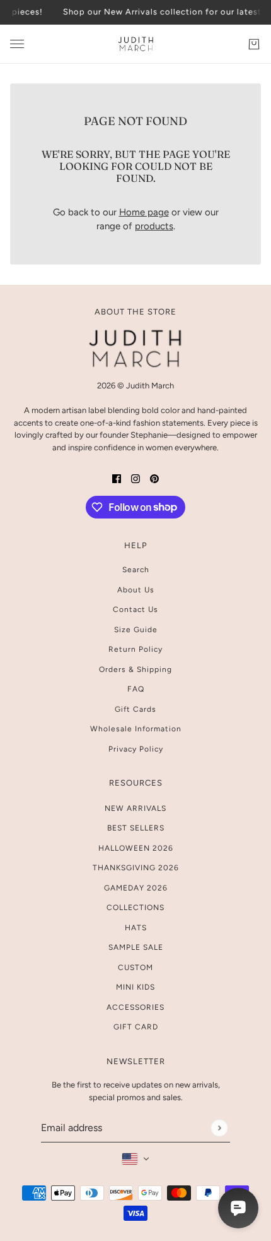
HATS (136, 927)
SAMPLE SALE (135, 947)
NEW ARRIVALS (135, 808)
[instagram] (135, 478)
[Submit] (219, 1127)
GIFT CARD (135, 1026)
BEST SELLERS (135, 828)
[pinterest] (154, 478)
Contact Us (135, 609)
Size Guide (136, 629)
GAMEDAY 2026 (136, 888)
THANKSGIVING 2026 (136, 867)
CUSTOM (135, 967)
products (154, 226)
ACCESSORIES (135, 1007)
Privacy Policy (135, 749)
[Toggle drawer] (17, 44)
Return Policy (135, 649)
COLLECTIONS (135, 907)
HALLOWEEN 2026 (135, 848)
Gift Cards (135, 709)
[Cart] (254, 44)
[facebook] (116, 478)
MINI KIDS (135, 987)
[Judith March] (136, 44)
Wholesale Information (136, 728)
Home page (144, 212)
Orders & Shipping (135, 669)
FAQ (135, 689)
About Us (135, 589)
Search (135, 569)
